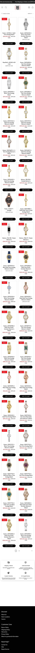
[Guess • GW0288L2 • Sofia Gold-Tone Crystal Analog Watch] (26, 200)
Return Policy (5, 627)
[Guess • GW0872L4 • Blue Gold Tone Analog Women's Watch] (9, 257)
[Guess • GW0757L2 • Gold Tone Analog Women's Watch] (26, 112)
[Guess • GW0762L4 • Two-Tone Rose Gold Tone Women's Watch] (26, 407)
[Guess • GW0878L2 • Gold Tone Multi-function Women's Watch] (9, 317)
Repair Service (5, 649)
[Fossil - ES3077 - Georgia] (9, 200)
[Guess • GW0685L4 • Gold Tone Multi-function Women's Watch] (26, 257)
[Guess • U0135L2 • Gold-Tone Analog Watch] (9, 24)
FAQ (2, 647)
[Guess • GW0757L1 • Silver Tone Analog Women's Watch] (9, 436)
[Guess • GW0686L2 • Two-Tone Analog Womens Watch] (26, 83)
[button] (6, 7)
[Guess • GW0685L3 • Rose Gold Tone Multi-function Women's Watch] (26, 494)
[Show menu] (2, 7)
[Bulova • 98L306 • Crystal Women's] (26, 171)
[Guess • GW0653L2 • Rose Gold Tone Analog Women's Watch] (26, 288)
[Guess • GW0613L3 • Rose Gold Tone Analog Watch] (26, 377)
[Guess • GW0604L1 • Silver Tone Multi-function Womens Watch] (26, 24)
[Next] (27, 551)
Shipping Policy (5, 629)
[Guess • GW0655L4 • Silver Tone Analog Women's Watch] (9, 288)
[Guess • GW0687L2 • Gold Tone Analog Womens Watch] (26, 142)
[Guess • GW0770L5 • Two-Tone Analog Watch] (26, 436)
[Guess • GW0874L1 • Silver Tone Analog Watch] (9, 83)
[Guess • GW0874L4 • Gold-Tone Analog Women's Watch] (9, 348)
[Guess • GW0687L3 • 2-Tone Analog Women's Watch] (9, 142)
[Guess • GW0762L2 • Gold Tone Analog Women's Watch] (9, 112)
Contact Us (4, 644)
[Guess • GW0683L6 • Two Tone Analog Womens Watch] (26, 54)
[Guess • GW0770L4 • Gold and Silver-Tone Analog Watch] (9, 465)
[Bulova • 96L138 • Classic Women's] (9, 229)
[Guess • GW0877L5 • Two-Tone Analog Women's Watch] (26, 317)
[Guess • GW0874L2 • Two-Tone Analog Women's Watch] (26, 348)
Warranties (4, 632)
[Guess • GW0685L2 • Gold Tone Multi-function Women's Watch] (9, 525)
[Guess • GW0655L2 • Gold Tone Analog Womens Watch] (9, 171)
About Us (3, 614)
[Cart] (32, 7)
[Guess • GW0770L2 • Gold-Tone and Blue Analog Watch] (9, 494)
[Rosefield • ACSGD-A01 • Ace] (9, 54)
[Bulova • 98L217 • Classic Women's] (26, 229)
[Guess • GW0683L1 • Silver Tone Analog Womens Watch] (26, 525)
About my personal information (10, 636)
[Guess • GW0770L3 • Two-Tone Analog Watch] (26, 465)
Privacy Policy (5, 634)
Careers (3, 619)
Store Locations (5, 617)
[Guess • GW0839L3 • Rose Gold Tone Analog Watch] (9, 377)
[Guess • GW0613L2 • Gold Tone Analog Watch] (9, 407)
